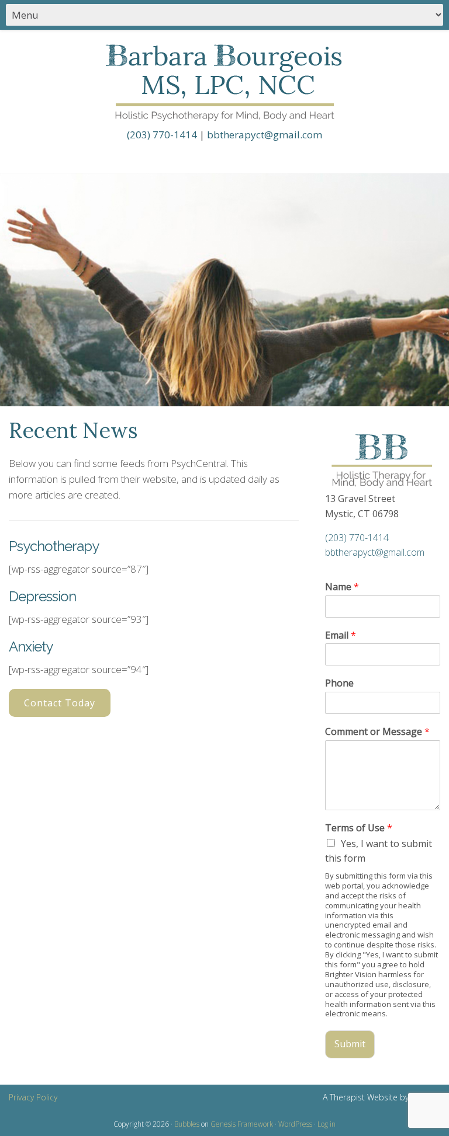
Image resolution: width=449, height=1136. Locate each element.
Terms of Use (358, 828)
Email (340, 635)
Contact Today (59, 702)
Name (342, 587)
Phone (339, 683)
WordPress (295, 1124)
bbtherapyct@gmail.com (264, 134)
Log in (326, 1124)
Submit (349, 1043)
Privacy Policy (33, 1097)
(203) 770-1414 (162, 134)
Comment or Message (377, 732)
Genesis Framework (241, 1124)
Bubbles (186, 1124)
